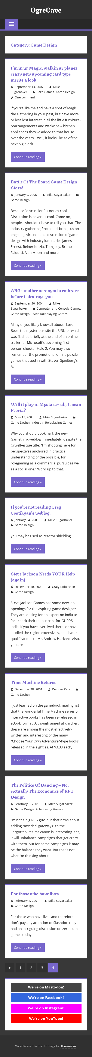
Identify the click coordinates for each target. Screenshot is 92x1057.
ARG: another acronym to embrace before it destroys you (45, 293)
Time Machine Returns (33, 682)
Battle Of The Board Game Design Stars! (44, 184)
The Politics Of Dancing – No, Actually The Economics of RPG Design (42, 790)
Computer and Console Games (58, 308)
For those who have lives (35, 893)
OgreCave (46, 9)
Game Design (65, 92)
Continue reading (26, 157)
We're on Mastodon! (46, 987)
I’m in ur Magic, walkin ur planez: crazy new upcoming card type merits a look (45, 73)
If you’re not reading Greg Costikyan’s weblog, (36, 509)
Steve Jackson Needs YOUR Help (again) (43, 576)
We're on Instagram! (46, 1008)
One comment (25, 97)
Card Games (45, 92)
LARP (35, 314)
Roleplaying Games (54, 314)
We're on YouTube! (46, 1018)
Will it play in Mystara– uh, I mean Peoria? (46, 407)
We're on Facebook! (46, 997)
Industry (37, 422)
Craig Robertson (63, 587)
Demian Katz (61, 689)
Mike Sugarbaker (58, 195)
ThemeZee (68, 1046)
